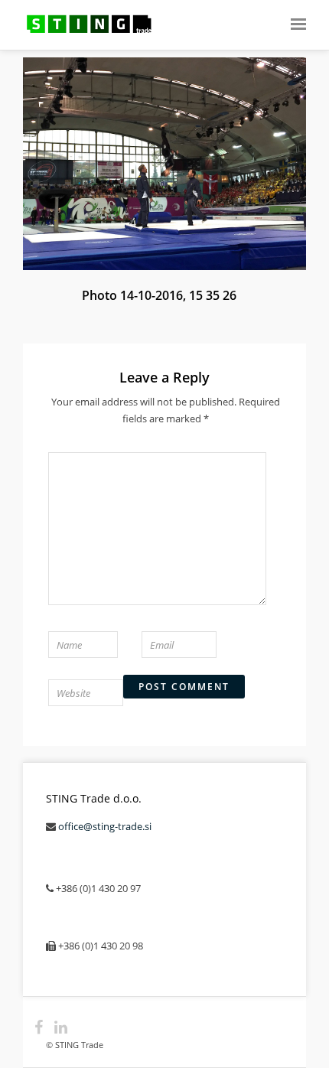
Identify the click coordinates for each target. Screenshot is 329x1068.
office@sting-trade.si (104, 826)
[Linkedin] (54, 1027)
